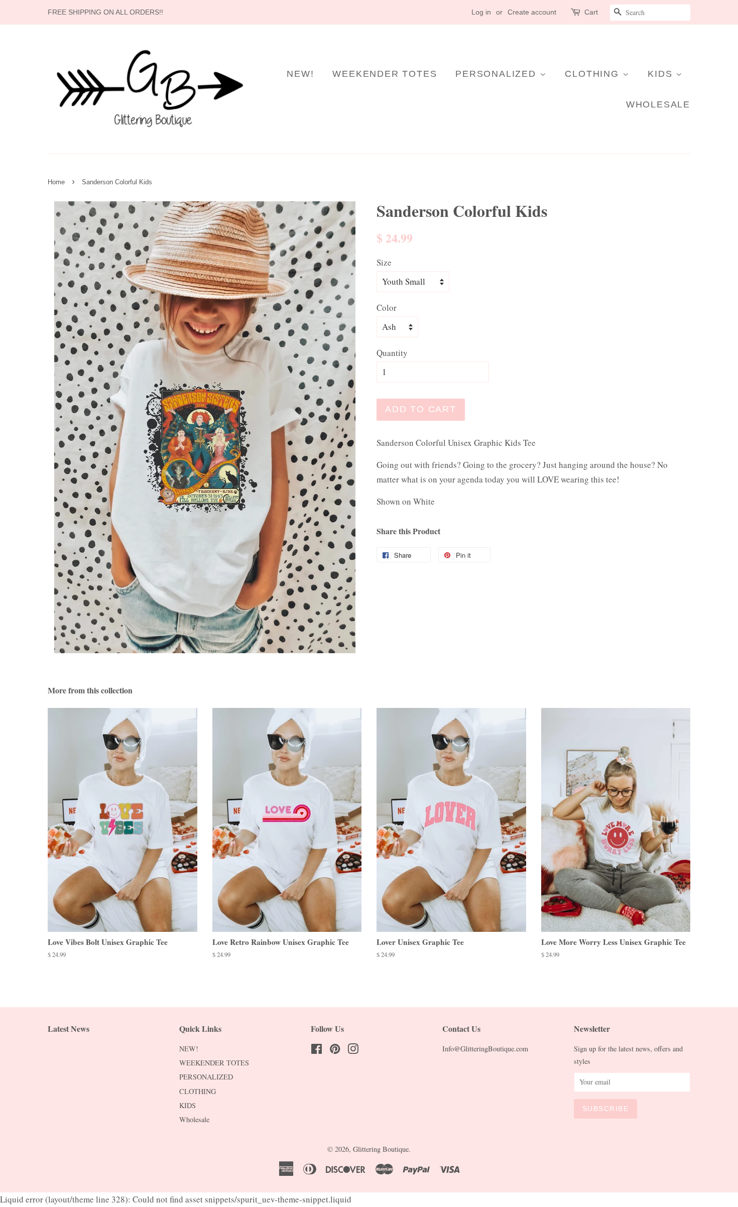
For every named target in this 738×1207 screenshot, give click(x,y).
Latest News (68, 1028)
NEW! (300, 74)
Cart (591, 12)
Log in (481, 12)
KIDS (662, 74)
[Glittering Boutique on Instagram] (352, 1050)
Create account (532, 12)
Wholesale (658, 104)
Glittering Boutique (381, 1149)
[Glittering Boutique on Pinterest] (334, 1050)
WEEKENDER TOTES (384, 74)
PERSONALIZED (497, 74)
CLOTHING (593, 74)
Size (384, 262)
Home (56, 182)
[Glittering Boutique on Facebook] (316, 1050)
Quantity (392, 352)
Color (387, 307)
